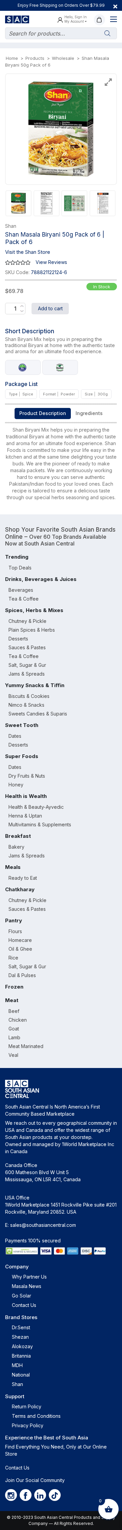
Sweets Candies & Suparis (37, 714)
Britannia (21, 1356)
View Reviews (51, 262)
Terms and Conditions (36, 1416)
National (21, 1375)
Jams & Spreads (26, 674)
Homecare (20, 940)
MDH (17, 1365)
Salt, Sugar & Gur (27, 665)
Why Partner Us (29, 1277)
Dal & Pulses (22, 975)
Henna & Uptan (25, 816)
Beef (13, 1011)
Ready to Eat (22, 878)
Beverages (20, 590)
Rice (13, 958)
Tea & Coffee (23, 599)
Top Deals (20, 567)
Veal (13, 1055)
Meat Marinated (25, 1046)
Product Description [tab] (42, 413)
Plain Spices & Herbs (31, 630)
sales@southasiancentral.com (43, 1225)
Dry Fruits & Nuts (26, 776)
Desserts (18, 638)
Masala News (26, 1286)
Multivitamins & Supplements (39, 824)
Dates (14, 736)
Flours (15, 931)
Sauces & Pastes (27, 647)
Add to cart (50, 308)
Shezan (20, 1337)
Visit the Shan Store (27, 252)
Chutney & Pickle (27, 621)
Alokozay (22, 1346)
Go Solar (21, 1295)
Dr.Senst (21, 1327)
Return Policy (26, 1406)
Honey (15, 784)
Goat (13, 1028)
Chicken (17, 1020)
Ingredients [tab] (89, 413)
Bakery (16, 847)
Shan (17, 1384)
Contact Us (24, 1305)
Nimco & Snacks (26, 705)
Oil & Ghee (20, 949)
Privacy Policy (27, 1425)
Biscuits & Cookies (28, 696)
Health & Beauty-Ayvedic (36, 807)
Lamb (14, 1037)
